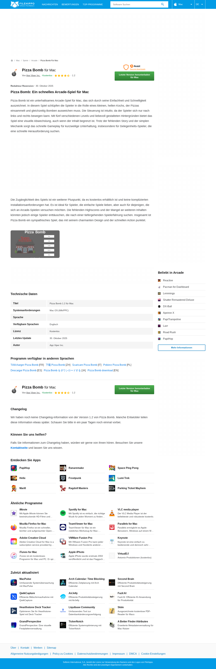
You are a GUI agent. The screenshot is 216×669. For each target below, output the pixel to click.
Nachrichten (50, 4)
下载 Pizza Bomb (55, 365)
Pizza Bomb (39, 70)
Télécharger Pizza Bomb (24, 365)
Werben (38, 647)
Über (13, 647)
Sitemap (51, 647)
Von (31, 75)
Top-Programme (93, 4)
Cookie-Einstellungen (153, 653)
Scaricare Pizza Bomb (84, 365)
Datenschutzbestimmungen (92, 653)
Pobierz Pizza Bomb (114, 365)
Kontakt (25, 647)
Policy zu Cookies (63, 653)
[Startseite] (12, 60)
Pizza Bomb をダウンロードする (62, 370)
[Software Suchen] (162, 4)
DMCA (133, 653)
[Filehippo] (22, 4)
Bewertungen (70, 4)
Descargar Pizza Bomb (24, 370)
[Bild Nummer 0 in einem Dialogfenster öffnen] (35, 244)
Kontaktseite (19, 447)
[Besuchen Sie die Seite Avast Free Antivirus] (134, 67)
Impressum (118, 653)
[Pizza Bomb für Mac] (14, 72)
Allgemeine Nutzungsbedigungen (29, 653)
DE (197, 4)
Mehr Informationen (181, 347)
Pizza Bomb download (100, 370)
